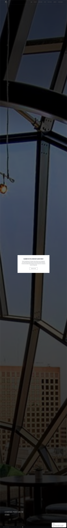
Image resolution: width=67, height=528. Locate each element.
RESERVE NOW (33, 268)
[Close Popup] (48, 256)
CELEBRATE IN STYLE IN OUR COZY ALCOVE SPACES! (33, 259)
